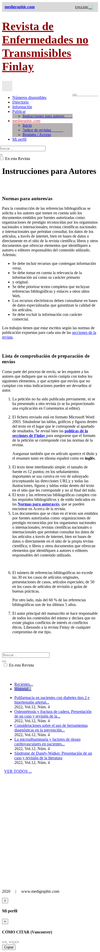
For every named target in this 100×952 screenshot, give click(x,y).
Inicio (27, 125)
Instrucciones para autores (48, 116)
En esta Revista (21, 665)
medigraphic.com (26, 121)
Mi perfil (19, 139)
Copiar (9, 947)
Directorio (20, 102)
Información (22, 107)
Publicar (19, 111)
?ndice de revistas (43, 130)
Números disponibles (29, 97)
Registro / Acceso (37, 134)
